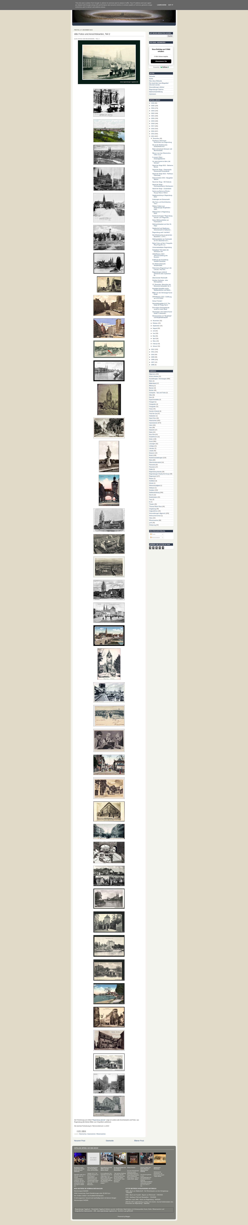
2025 (153, 105)
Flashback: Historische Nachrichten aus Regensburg (162, 141)
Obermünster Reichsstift (159, 278)
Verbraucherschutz (155, 515)
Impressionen (91, 1134)
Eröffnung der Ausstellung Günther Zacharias (160, 260)
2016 (153, 128)
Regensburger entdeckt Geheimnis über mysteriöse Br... (161, 273)
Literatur (151, 448)
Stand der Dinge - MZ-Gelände (161, 182)
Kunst (151, 441)
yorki (150, 522)
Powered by (156, 67)
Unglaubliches (153, 511)
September (156, 325)
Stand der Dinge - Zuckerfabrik (161, 188)
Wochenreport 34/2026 (81, 1200)
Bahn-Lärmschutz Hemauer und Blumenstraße (162, 149)
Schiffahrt (152, 481)
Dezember (156, 138)
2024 (153, 108)
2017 (153, 126)
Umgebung (152, 509)
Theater (151, 504)
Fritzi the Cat (153, 413)
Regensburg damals (155, 471)
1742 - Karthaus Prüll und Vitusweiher (137, 1197)
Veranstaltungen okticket (156, 87)
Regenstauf (152, 476)
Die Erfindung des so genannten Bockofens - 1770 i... (162, 235)
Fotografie (152, 406)
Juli (154, 331)
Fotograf (151, 402)
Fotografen (152, 404)
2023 (153, 110)
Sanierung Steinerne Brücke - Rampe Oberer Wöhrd (161, 191)
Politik (151, 469)
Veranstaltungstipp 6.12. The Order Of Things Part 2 (161, 304)
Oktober (155, 323)
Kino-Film (152, 434)
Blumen (151, 388)
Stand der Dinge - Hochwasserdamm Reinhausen (162, 185)
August (155, 328)
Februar (155, 343)
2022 (153, 113)
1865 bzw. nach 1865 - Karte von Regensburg (139, 1199)
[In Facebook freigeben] (83, 1131)
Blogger (127, 1216)
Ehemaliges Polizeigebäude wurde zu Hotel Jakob (160, 308)
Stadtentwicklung (154, 492)
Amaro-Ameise (153, 376)
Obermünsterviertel (155, 462)
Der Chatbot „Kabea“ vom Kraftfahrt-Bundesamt (88, 1195)
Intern (151, 425)
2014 (153, 133)
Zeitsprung (152, 525)
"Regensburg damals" (99, 1120)
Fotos (151, 409)
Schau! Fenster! (157, 301)
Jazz (150, 427)
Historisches (83, 1134)
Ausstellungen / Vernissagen (157, 378)
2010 (153, 354)
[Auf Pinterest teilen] (85, 1131)
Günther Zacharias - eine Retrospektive (160, 281)
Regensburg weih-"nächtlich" (161, 232)
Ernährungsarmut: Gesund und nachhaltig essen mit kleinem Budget (95, 1198)
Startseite (110, 1141)
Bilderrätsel (152, 383)
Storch (151, 495)
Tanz (150, 499)
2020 (153, 118)
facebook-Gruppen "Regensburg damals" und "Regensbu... (162, 216)
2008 (153, 359)
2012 (153, 349)
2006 (153, 364)
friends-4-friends (154, 411)
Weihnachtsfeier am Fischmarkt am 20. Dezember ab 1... (162, 239)
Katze (151, 432)
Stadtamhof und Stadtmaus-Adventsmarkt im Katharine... (162, 229)
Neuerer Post (79, 1141)
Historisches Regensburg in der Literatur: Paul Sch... (162, 268)
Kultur (151, 439)
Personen (152, 467)
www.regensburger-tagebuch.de (107, 1211)
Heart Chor (152, 418)
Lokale (151, 450)
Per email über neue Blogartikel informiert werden (158, 83)
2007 (153, 362)
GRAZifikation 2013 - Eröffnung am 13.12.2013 (162, 297)
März (154, 341)
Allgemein (152, 374)
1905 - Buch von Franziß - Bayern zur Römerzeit (140, 1195)
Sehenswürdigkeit (154, 485)
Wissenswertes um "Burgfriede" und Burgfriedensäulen (162, 316)
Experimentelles (154, 399)
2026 (153, 103)
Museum (151, 453)
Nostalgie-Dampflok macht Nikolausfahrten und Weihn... (162, 289)
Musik (151, 455)
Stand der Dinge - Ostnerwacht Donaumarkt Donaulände (161, 170)
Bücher (151, 390)
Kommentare (155, 537)
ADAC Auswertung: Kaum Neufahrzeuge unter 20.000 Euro (92, 1193)
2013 (153, 136)
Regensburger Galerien (156, 89)
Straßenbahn (153, 497)
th (149, 502)
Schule (151, 483)
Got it (170, 5)
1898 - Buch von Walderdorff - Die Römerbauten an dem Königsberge (146, 1191)
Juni (154, 333)
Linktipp (151, 446)
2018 (153, 123)
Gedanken (152, 416)
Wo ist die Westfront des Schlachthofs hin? (159, 145)
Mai (154, 336)
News (150, 460)
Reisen (151, 478)
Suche (151, 78)
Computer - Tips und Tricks (157, 392)
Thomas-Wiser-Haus (155, 506)
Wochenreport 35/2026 (81, 1191)
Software (152, 488)
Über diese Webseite (155, 81)
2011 (153, 352)
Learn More (161, 5)
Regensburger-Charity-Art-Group (159, 474)
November (156, 320)
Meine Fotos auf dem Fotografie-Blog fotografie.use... (162, 244)
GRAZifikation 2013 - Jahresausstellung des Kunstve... (160, 255)
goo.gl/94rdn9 (128, 1211)
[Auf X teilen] (81, 1131)
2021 (153, 116)
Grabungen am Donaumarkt (161, 199)
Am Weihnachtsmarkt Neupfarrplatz (158, 264)
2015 (153, 131)
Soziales (151, 490)
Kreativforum (153, 436)
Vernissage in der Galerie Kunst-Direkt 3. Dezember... (162, 312)
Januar (155, 346)
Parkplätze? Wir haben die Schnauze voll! (160, 250)
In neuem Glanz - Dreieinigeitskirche (158, 157)
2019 (153, 121)
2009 (153, 357)
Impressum (152, 94)
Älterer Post (139, 1141)
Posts (153, 534)
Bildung (151, 385)
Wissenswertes (101, 1134)
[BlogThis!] (80, 1131)
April (154, 338)
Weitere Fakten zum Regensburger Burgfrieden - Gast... (161, 207)
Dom (150, 397)
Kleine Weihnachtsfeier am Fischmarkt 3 (160, 220)
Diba (150, 395)
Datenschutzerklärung (156, 91)
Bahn (150, 381)
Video (151, 518)
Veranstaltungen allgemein (157, 513)
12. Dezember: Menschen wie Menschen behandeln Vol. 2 (161, 285)
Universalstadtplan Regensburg (162, 247)
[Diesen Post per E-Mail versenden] (78, 1131)
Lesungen (152, 443)
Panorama (152, 464)
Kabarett (151, 430)
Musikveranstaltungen (156, 457)
